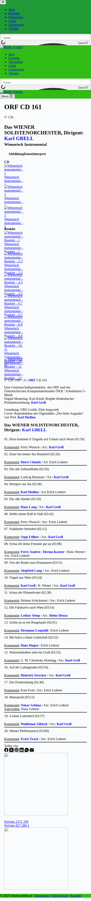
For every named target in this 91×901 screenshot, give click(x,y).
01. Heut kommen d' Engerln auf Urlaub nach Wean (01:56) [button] (44, 439)
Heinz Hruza (58, 615)
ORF (32, 380)
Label (12, 65)
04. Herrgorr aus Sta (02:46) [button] (23, 484)
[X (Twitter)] (11, 751)
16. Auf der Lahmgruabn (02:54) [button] (26, 667)
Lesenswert (16, 69)
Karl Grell (38, 402)
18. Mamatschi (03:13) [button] (19, 697)
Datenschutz (60, 895)
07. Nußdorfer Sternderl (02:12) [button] (25, 529)
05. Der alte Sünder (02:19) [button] (22, 499)
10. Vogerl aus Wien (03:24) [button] (23, 577)
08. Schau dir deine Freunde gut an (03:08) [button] (33, 544)
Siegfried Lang (31, 570)
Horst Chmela (31, 462)
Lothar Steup (30, 615)
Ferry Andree (30, 552)
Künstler (14, 58)
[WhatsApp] (27, 751)
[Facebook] (6, 751)
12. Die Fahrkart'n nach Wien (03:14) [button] (29, 607)
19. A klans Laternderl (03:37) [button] (24, 716)
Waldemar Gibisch (34, 724)
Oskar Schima (31, 705)
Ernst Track (29, 739)
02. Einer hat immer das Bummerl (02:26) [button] (32, 454)
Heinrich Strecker (33, 675)
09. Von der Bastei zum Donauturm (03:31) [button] (33, 562)
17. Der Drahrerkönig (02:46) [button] (24, 682)
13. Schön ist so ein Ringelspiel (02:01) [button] (30, 622)
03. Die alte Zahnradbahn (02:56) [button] (26, 469)
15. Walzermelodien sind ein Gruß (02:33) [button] (32, 652)
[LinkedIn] (22, 751)
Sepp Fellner (30, 537)
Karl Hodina (27, 417)
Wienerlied (15, 62)
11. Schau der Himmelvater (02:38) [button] (27, 592)
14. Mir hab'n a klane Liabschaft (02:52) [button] (31, 637)
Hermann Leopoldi (34, 630)
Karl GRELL (19, 138)
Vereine (13, 73)
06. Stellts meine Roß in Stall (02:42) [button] (29, 514)
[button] (16, 154)
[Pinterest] (16, 751)
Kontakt (75, 895)
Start (11, 54)
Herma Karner (53, 552)
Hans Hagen (29, 645)
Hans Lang (29, 507)
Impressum (42, 895)
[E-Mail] (32, 751)
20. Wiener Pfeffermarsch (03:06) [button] (26, 731)
